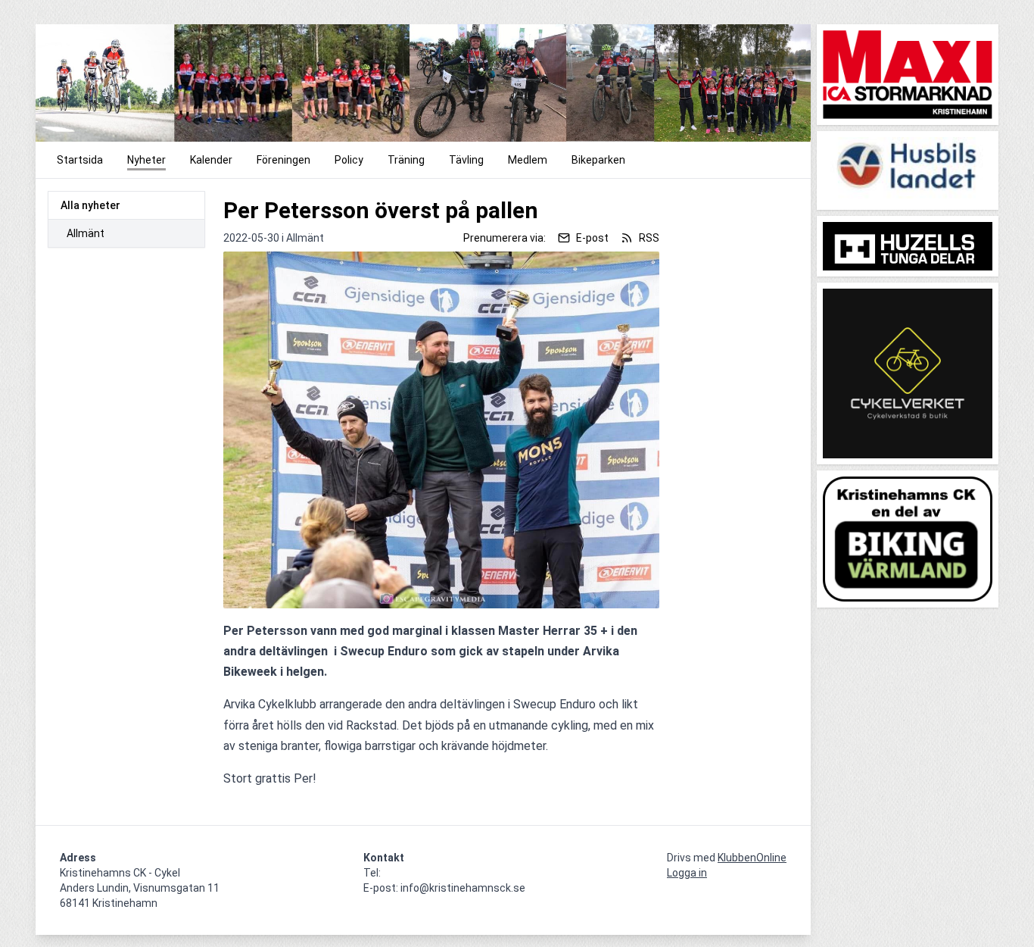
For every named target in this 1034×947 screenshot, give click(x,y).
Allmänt (85, 233)
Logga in (687, 873)
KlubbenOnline (752, 858)
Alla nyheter (90, 205)
